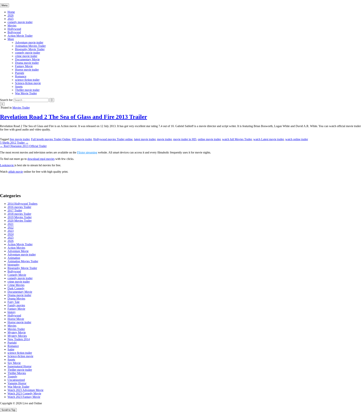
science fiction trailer (27, 79)
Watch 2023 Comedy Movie (24, 393)
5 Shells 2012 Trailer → (14, 142)
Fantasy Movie (24, 66)
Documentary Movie (27, 59)
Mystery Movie (17, 332)
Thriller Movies (17, 373)
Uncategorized (16, 379)
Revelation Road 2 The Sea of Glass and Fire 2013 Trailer (73, 116)
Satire (11, 349)
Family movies (16, 305)
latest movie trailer (144, 139)
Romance (20, 76)
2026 (11, 15)
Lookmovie (7, 165)
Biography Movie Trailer (30, 49)
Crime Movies (16, 285)
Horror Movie (16, 318)
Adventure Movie (18, 251)
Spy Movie (14, 363)
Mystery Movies (17, 335)
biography (14, 264)
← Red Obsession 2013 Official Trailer (23, 146)
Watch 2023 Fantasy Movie (24, 396)
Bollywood (14, 32)
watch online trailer (296, 139)
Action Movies (16, 247)
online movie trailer (209, 139)
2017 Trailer (15, 210)
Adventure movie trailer (29, 42)
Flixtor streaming (87, 152)
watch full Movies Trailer (237, 139)
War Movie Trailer (26, 93)
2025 (11, 18)
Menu (5, 5)
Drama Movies (16, 298)
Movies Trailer (21, 107)
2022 (11, 227)
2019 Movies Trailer (20, 217)
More (11, 39)
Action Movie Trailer (20, 35)
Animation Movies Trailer (30, 45)
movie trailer (164, 139)
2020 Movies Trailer (20, 220)
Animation (14, 257)
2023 (11, 230)
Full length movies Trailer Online (50, 139)
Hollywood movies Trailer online (113, 139)
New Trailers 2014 (19, 339)
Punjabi (19, 73)
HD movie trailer (82, 139)
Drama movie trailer (27, 62)
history (12, 312)
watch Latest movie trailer (268, 139)
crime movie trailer (26, 56)
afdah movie (15, 171)
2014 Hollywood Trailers (22, 203)
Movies (12, 25)
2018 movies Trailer (19, 213)
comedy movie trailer (20, 22)
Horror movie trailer (27, 69)
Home (11, 12)
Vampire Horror (17, 383)
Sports (19, 86)
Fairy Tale (14, 302)
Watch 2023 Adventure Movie (25, 390)
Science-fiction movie (28, 83)
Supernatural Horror (19, 366)
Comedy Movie (17, 274)
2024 (11, 234)
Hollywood (14, 29)
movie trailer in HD (184, 139)
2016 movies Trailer (19, 207)
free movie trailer (20, 139)
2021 (11, 224)
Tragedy (12, 376)
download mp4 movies (41, 158)
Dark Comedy (16, 288)
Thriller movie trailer (27, 90)
